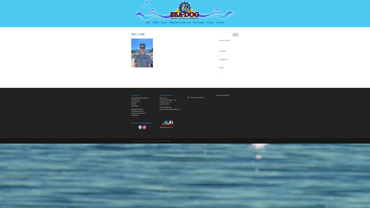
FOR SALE (155, 23)
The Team (210, 23)
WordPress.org (224, 81)
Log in (221, 71)
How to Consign (198, 23)
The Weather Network (222, 95)
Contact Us (220, 23)
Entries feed (223, 74)
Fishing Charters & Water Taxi (180, 23)
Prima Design (166, 141)
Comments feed (225, 77)
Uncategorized (224, 62)
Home (148, 23)
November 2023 (225, 54)
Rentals (164, 23)
